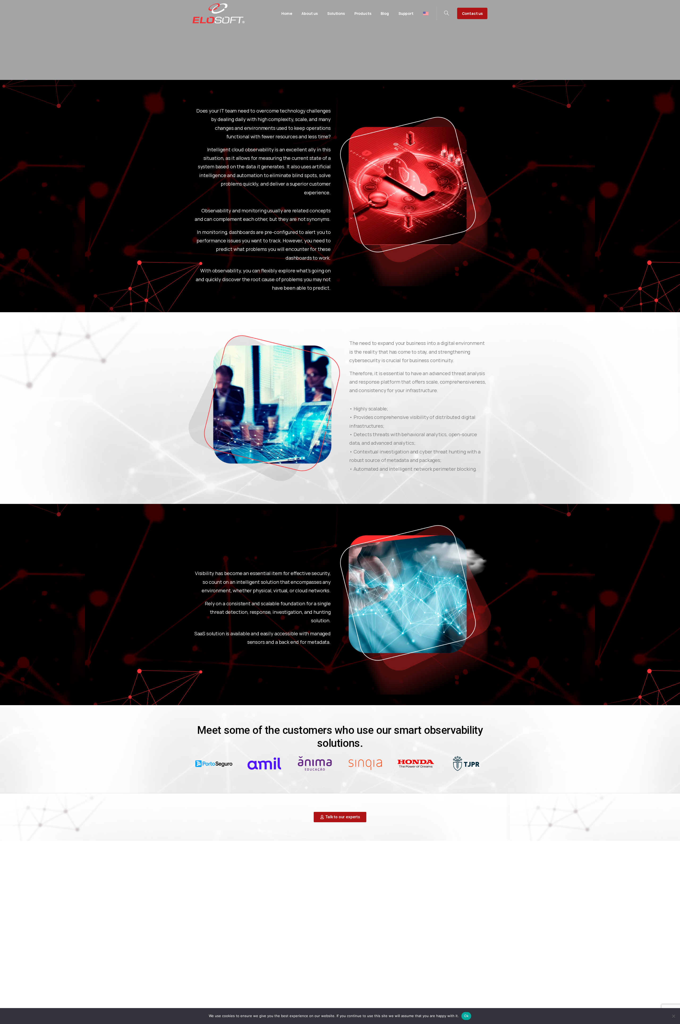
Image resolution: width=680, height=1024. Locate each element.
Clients (360, 970)
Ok (466, 1016)
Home (296, 970)
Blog (340, 970)
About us (319, 970)
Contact (382, 970)
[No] (673, 1016)
